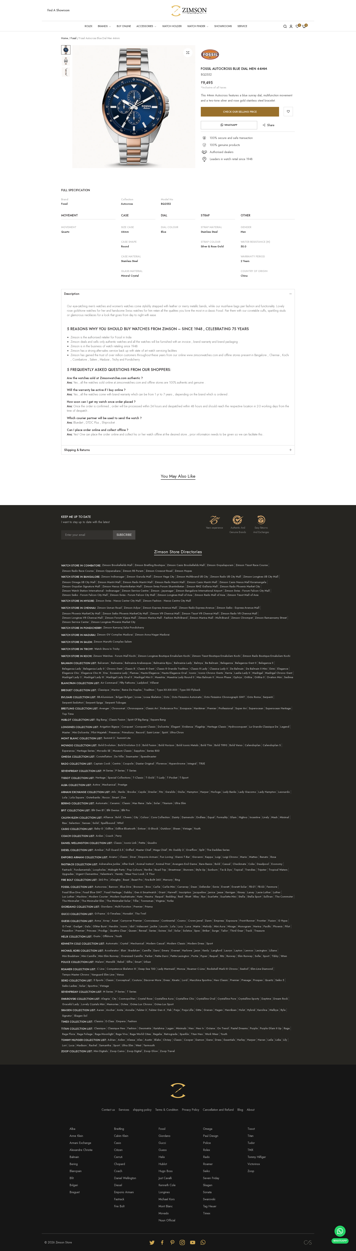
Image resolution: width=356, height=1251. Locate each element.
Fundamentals (82, 870)
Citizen (118, 1150)
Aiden (121, 1040)
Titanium (167, 803)
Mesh (274, 817)
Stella (241, 896)
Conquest (127, 727)
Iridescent (142, 926)
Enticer (142, 828)
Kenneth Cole (167, 1185)
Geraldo (170, 792)
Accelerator (112, 950)
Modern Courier (98, 896)
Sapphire (139, 751)
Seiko (206, 1171)
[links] (152, 1242)
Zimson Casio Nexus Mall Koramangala (242, 582)
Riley (196, 896)
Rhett (188, 896)
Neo (191, 1028)
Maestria (160, 677)
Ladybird (142, 683)
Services (124, 1110)
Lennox (249, 950)
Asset (115, 921)
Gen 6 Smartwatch (145, 892)
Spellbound (108, 823)
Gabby (128, 892)
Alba (72, 1129)
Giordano (107, 906)
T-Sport (183, 777)
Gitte (198, 1010)
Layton (238, 950)
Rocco (106, 797)
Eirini (272, 669)
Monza (181, 969)
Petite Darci (161, 956)
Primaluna (128, 732)
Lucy (180, 926)
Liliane (273, 950)
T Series (131, 770)
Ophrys (237, 677)
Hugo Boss (166, 1171)
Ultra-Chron (177, 732)
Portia (194, 956)
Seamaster (132, 756)
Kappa (209, 857)
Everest (175, 950)
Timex (206, 1213)
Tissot (251, 1129)
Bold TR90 (220, 745)
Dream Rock (280, 999)
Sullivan (268, 896)
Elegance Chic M (91, 673)
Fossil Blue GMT (92, 892)
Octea (124, 1004)
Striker (206, 931)
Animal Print (163, 864)
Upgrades (68, 874)
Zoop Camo (117, 1051)
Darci (156, 950)
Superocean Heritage (278, 708)
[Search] (285, 26)
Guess (163, 1150)
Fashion (132, 1021)
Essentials (229, 1040)
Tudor (251, 1143)
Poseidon (67, 931)
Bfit (72, 1178)
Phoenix (278, 926)
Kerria (228, 673)
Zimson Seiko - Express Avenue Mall (238, 608)
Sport (209, 943)
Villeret (154, 683)
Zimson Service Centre (135, 591)
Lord (184, 980)
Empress (219, 921)
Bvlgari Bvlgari (124, 697)
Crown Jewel (195, 921)
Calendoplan (253, 745)
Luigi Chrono (230, 857)
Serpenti (268, 697)
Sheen (176, 828)
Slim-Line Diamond (261, 969)
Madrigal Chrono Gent (278, 673)
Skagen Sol (80, 1016)
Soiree (162, 931)
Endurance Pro (169, 708)
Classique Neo (116, 1028)
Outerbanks (93, 797)
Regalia (157, 1034)
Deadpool (263, 864)
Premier (211, 708)
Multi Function (123, 906)
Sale (148, 803)
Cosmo (181, 921)
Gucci (162, 1143)
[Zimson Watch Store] (189, 10)
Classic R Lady (198, 669)
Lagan (170, 1028)
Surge (215, 931)
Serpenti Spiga (94, 702)
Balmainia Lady (183, 663)
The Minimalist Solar (118, 901)
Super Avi (241, 708)
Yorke (170, 901)
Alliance (108, 817)
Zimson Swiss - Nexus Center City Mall (118, 601)
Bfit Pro (125, 810)
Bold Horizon (166, 745)
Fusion (272, 921)
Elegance (282, 669)
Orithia (248, 677)
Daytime (266, 999)
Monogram (244, 926)
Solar (157, 803)
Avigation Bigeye (109, 727)
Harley (241, 1040)
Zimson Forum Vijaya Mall (120, 618)
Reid (180, 896)
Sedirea (288, 677)
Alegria (105, 999)
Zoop (251, 1171)
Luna (188, 926)
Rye (203, 896)
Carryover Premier (131, 921)
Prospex (258, 980)
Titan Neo (197, 1034)
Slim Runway (245, 956)
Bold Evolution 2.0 (129, 745)
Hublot (163, 1164)
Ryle (283, 1010)
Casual (226, 864)
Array (106, 921)
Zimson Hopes (183, 571)
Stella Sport (254, 896)
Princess (91, 931)
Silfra (129, 962)
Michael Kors (167, 1199)
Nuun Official (167, 1220)
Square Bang (158, 719)
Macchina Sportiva (201, 980)
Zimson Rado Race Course (78, 571)
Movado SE (104, 751)
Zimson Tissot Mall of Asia (242, 595)
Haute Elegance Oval (174, 673)
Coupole (128, 763)
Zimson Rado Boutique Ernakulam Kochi (266, 656)
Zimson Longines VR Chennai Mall (82, 618)
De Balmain (237, 669)
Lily (285, 1040)
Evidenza (187, 727)
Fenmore (272, 887)
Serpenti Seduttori (72, 702)
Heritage (100, 777)
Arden (99, 836)
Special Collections (119, 777)
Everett (225, 887)
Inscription (185, 892)
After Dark (128, 864)
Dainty (175, 817)
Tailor (224, 931)
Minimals (181, 1028)
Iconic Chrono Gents (210, 673)
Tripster (262, 870)
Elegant (175, 727)
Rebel (120, 962)
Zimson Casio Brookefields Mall (186, 565)
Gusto (96, 936)
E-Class (110, 1021)
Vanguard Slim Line (102, 974)
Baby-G (98, 828)
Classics (98, 1021)
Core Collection (160, 817)
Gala (87, 926)
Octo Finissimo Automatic (187, 697)
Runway (230, 956)
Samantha (105, 1045)
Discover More (152, 980)
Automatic (102, 803)
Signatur (67, 1016)
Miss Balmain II (205, 677)
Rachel (93, 1045)
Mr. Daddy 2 (176, 850)
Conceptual (123, 980)
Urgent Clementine (87, 874)
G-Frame (100, 913)
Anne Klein (76, 1136)
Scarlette (213, 896)
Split (201, 850)
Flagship (200, 727)
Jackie (153, 926)
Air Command (109, 683)
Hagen (219, 1010)
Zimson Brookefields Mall (117, 565)
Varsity (119, 874)
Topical (238, 870)
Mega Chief (160, 850)
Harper (204, 792)
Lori (64, 1045)
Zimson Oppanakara (108, 571)
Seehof (244, 969)
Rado (206, 1157)
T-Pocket (172, 777)
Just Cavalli (165, 1178)
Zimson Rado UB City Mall (225, 576)
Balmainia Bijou (163, 663)
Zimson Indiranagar (112, 576)
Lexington (261, 950)
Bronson (138, 887)
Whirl (120, 823)
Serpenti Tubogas (115, 702)
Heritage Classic (216, 727)
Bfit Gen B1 (97, 810)
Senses (86, 823)
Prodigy (103, 931)
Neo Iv (200, 1028)
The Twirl (140, 913)
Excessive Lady (119, 673)
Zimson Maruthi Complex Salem (113, 641)
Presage (246, 980)
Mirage (232, 926)
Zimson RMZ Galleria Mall (202, 586)
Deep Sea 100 (146, 969)
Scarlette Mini (228, 896)
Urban (147, 962)
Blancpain (76, 1171)
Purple (254, 1028)
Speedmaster (148, 756)
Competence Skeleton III (121, 969)
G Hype (282, 921)
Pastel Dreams (239, 1028)
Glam (233, 817)
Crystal (124, 943)
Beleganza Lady (71, 669)
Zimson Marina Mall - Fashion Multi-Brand (162, 618)
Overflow (191, 850)
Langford (216, 950)
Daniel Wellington (125, 1178)
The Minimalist (70, 901)
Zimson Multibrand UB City (192, 576)
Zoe (123, 797)
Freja (177, 1010)
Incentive (255, 817)
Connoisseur (151, 921)
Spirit (165, 732)
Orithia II (259, 677)
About (250, 1110)
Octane (210, 1028)
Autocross (101, 887)
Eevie (216, 887)
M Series (108, 770)
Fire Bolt (119, 1206)
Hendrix (113, 926)
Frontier (261, 921)
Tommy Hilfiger (257, 1157)
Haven (261, 1040)
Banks (121, 792)
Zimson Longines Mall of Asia (174, 595)
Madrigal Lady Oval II (119, 677)
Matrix (196, 926)
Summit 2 (109, 738)
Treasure (259, 931)
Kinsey (241, 892)
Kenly (205, 950)
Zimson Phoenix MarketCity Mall (81, 613)
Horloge (216, 792)
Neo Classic (221, 980)
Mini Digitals (101, 1051)
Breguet (75, 1192)
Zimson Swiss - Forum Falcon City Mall (247, 591)
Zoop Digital (134, 1051)
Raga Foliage (85, 1034)
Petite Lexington (179, 956)
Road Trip (160, 870)
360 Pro (103, 880)
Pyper (203, 956)
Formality (222, 817)
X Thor (150, 874)
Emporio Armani (148, 857)
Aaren (100, 1010)
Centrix (116, 763)
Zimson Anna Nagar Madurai (152, 634)
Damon (199, 1040)
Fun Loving (166, 857)
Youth (197, 828)
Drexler (152, 792)
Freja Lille (187, 1010)
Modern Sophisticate (122, 896)
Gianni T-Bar (182, 857)
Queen (132, 931)
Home (64, 38)
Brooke (131, 792)
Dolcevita (163, 727)
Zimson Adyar (132, 608)
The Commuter (284, 896)
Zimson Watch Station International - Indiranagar (91, 591)
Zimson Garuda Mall (139, 576)
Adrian (112, 1040)
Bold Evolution (107, 745)
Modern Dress (195, 943)
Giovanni (197, 857)
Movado (164, 1213)
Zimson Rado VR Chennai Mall (239, 613)
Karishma (159, 1028)
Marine (115, 690)
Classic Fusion (117, 719)
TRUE (202, 763)
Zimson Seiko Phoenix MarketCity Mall (125, 613)
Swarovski (209, 1199)
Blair (123, 950)
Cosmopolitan (127, 999)
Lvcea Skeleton (152, 697)
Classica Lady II (219, 669)
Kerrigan (230, 892)
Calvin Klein (121, 1136)
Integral (192, 763)
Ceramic (115, 803)
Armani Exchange (80, 1143)
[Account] (291, 26)
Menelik (110, 962)
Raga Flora (68, 1034)
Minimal (284, 817)
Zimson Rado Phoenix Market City (240, 586)
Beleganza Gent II (245, 663)
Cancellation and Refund (218, 1110)
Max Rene (138, 803)
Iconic (192, 673)
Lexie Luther (263, 892)
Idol (132, 926)
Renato (264, 857)
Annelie (129, 1010)
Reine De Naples (132, 690)
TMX (250, 1150)
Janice (211, 892)
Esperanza (68, 751)
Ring (177, 880)
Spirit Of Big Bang (138, 719)
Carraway (183, 887)
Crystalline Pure (226, 999)
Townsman (147, 901)
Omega (207, 1129)
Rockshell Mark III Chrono (222, 969)
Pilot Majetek (99, 732)
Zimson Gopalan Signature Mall (81, 586)
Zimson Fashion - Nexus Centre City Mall (167, 601)
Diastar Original (145, 763)
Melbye (273, 1010)
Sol (170, 931)
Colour (144, 817)
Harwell (172, 892)
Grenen (208, 1010)
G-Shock (153, 828)
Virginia (160, 901)
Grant (162, 892)
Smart (115, 797)
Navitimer (199, 708)
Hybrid (251, 1010)
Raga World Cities (140, 1034)
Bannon (113, 887)
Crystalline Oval (205, 999)
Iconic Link (130, 843)
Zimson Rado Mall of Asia (210, 595)
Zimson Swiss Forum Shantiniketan (164, 586)
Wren (284, 956)
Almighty (115, 880)
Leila (270, 1040)
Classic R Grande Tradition (172, 669)
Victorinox (254, 1164)
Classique (103, 690)
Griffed (130, 850)
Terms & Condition (166, 1110)
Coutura (137, 980)
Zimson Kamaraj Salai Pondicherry (123, 627)
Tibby (275, 956)
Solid (96, 823)
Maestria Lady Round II (180, 677)
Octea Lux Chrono (141, 1004)
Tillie (136, 901)
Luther (276, 892)
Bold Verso (236, 745)
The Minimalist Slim (92, 901)
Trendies (250, 870)
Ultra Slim (180, 803)
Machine (82, 896)
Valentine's (106, 874)
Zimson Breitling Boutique (150, 565)
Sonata (207, 1192)
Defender (204, 887)
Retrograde (170, 1034)
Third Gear (236, 931)
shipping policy (142, 1110)
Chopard (119, 1164)
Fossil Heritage (112, 892)
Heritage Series (86, 751)
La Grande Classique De (263, 727)
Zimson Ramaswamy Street (271, 618)
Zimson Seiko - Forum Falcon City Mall (85, 595)
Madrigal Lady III (94, 677)
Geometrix (145, 1028)
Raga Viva (122, 1034)
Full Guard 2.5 (114, 850)
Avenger (104, 708)
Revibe (148, 870)
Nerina (257, 926)
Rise (64, 823)
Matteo (253, 857)
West (138, 1045)
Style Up (200, 870)
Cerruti (118, 1157)
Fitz (161, 792)
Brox (148, 887)
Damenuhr (188, 817)
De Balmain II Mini (256, 669)
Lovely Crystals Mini (93, 1004)
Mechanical (109, 785)
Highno (243, 817)
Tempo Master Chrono (75, 974)
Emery (165, 950)
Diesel (118, 1185)
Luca (71, 1045)
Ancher (110, 1010)
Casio (117, 1143)
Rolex (206, 1150)
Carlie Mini (168, 887)
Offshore (108, 936)
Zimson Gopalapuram (220, 565)
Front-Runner (247, 921)
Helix (162, 1157)
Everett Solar (239, 887)
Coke (251, 864)
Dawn (208, 921)
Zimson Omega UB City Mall (78, 582)
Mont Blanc (166, 1206)
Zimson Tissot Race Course (252, 565)
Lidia (278, 1040)
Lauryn (228, 950)
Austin (148, 1040)
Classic (126, 803)
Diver (133, 857)
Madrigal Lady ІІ (72, 677)
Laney (250, 892)
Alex (140, 1040)
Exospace (186, 708)
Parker (149, 956)
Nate (140, 896)
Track (248, 931)
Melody (207, 926)
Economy (276, 864)
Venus (120, 974)
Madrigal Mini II (143, 677)
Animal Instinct (145, 864)
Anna (98, 921)
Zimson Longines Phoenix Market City (113, 622)
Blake (157, 1040)
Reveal (143, 931)
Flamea (134, 673)
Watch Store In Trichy (107, 649)
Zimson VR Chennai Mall (164, 613)
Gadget (77, 926)
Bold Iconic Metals (187, 745)
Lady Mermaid (166, 969)
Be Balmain (211, 663)
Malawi (99, 962)
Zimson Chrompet (242, 618)
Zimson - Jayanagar (162, 591)
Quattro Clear (118, 931)
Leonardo (284, 792)
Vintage (187, 828)
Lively (265, 817)
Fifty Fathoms (127, 683)
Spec (197, 931)
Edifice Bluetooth (126, 828)
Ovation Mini (274, 677)
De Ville (119, 756)
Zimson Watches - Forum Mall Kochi (114, 656)
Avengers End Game (184, 864)
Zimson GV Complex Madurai (115, 634)
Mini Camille (88, 956)
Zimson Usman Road (109, 608)
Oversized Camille (132, 956)
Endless (200, 817)
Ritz (222, 956)
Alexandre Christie (81, 1150)
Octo (166, 697)
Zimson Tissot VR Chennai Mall (200, 613)
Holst (242, 1010)
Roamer (208, 1164)
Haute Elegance (150, 673)
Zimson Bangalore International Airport (199, 591)
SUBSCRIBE (124, 535)
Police (207, 1143)
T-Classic (138, 777)
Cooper (188, 1040)
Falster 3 (142, 1010)
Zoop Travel (167, 1051)
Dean (194, 887)
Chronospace (135, 708)
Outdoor (165, 828)
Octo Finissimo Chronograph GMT (224, 697)
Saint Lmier (153, 732)
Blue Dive (125, 887)
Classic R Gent (145, 669)
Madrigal (257, 673)
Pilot (287, 926)
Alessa (131, 1040)
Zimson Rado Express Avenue (196, 608)
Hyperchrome (177, 763)
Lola (64, 797)
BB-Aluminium (105, 697)
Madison (82, 1045)
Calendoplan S (272, 745)
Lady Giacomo (247, 792)
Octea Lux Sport (164, 1004)
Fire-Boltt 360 (153, 880)
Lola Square (77, 797)
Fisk (169, 1010)
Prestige (122, 785)
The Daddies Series (218, 850)
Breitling (119, 1129)
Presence (114, 732)
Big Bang (101, 719)
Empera (121, 1021)
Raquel (159, 896)
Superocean (256, 708)
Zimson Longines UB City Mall (260, 576)
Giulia (181, 792)
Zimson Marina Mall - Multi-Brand (209, 618)
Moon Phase (223, 677)
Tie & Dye (226, 870)
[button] (288, 111)
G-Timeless (114, 913)
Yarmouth (149, 1045)
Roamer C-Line (196, 969)
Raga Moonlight (104, 1034)
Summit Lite (124, 738)
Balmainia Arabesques (138, 663)
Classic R (130, 669)
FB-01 (252, 887)
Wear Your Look (134, 874)
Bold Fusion (149, 745)
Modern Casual (155, 943)
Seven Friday (211, 1178)
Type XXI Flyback (189, 690)
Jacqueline (199, 892)
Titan (250, 1136)
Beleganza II (266, 663)
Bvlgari (74, 1185)
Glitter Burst (100, 926)
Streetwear (174, 870)
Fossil (73, 38)
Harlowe (187, 950)
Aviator (113, 857)
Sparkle (184, 1034)
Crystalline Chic (185, 999)
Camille (146, 950)
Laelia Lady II (242, 673)
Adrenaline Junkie (109, 864)
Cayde (142, 792)
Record (140, 732)
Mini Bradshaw (70, 956)
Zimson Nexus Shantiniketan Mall (122, 586)
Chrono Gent (114, 669)
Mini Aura (219, 926)
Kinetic (176, 980)
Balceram (103, 663)
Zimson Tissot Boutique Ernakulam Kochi (216, 656)
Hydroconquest (237, 727)
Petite (142, 843)
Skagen (207, 1185)
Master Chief (143, 850)
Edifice (109, 828)
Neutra (149, 896)
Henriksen (231, 1010)
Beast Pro (137, 880)
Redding (171, 896)
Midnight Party (116, 870)
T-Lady (160, 777)
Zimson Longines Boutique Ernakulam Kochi (164, 656)
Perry (119, 836)
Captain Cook (102, 763)
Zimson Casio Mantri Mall (202, 582)
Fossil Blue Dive (71, 892)
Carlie (156, 887)
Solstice (187, 931)
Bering (74, 1164)
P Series (120, 770)
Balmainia (117, 663)
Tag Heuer (209, 1206)
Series (152, 931)
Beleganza (226, 663)
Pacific (267, 926)
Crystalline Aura (164, 999)
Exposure (231, 921)
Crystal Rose (145, 999)
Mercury (168, 880)
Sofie (258, 956)
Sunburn (213, 870)
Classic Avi (152, 708)
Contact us (108, 1110)
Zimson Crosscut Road (159, 571)
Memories (112, 1004)
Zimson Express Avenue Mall (160, 608)
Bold (118, 817)
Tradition (149, 690)
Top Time (68, 714)
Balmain (74, 1157)
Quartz (269, 980)
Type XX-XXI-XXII (167, 690)
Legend (284, 727)
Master (66, 732)
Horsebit (128, 913)
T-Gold (150, 777)
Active (96, 785)
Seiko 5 (279, 980)
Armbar (99, 850)
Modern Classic (176, 943)
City (136, 817)
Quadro (152, 843)
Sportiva (93, 986)
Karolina (262, 1010)
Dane (209, 1040)
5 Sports (98, 980)
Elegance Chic (70, 673)
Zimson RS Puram (133, 571)
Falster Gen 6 (157, 1010)
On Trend (223, 1028)
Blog (240, 1110)
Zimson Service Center (75, 622)
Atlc (113, 792)
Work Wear (211, 1034)
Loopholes (99, 870)
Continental (168, 921)
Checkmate (239, 864)
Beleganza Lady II (93, 669)
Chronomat (118, 708)
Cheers (127, 817)
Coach (109, 836)
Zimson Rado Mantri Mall (138, 582)
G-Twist (66, 926)
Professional (226, 708)
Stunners (188, 870)
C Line (100, 969)
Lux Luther (68, 896)
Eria (105, 673)
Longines (164, 1192)
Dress (166, 980)
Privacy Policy (190, 1110)
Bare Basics (205, 864)
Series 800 (153, 751)
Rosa (273, 857)
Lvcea (138, 697)
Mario (243, 857)
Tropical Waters (278, 870)
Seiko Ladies (69, 986)
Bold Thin (206, 745)
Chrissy (167, 1040)
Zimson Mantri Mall (109, 582)
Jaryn (197, 950)
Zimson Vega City (164, 576)
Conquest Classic (145, 727)
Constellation (104, 756)
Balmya (198, 663)
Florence (161, 763)
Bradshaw (134, 950)
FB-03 (261, 887)
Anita (120, 1010)
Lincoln (163, 926)
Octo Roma (254, 697)
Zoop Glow (151, 1051)
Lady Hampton (267, 792)
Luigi (217, 857)
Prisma (149, 906)
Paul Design (210, 1136)
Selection (74, 823)
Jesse (220, 892)
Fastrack (67, 870)
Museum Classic (122, 751)
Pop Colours (134, 870)
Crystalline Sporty (248, 999)
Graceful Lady (70, 1004)
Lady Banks (229, 792)
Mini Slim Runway (108, 956)
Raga (287, 1028)
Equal (211, 817)
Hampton (192, 792)
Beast (126, 880)
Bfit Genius (113, 810)
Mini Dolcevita (80, 732)
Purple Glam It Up (270, 1028)
